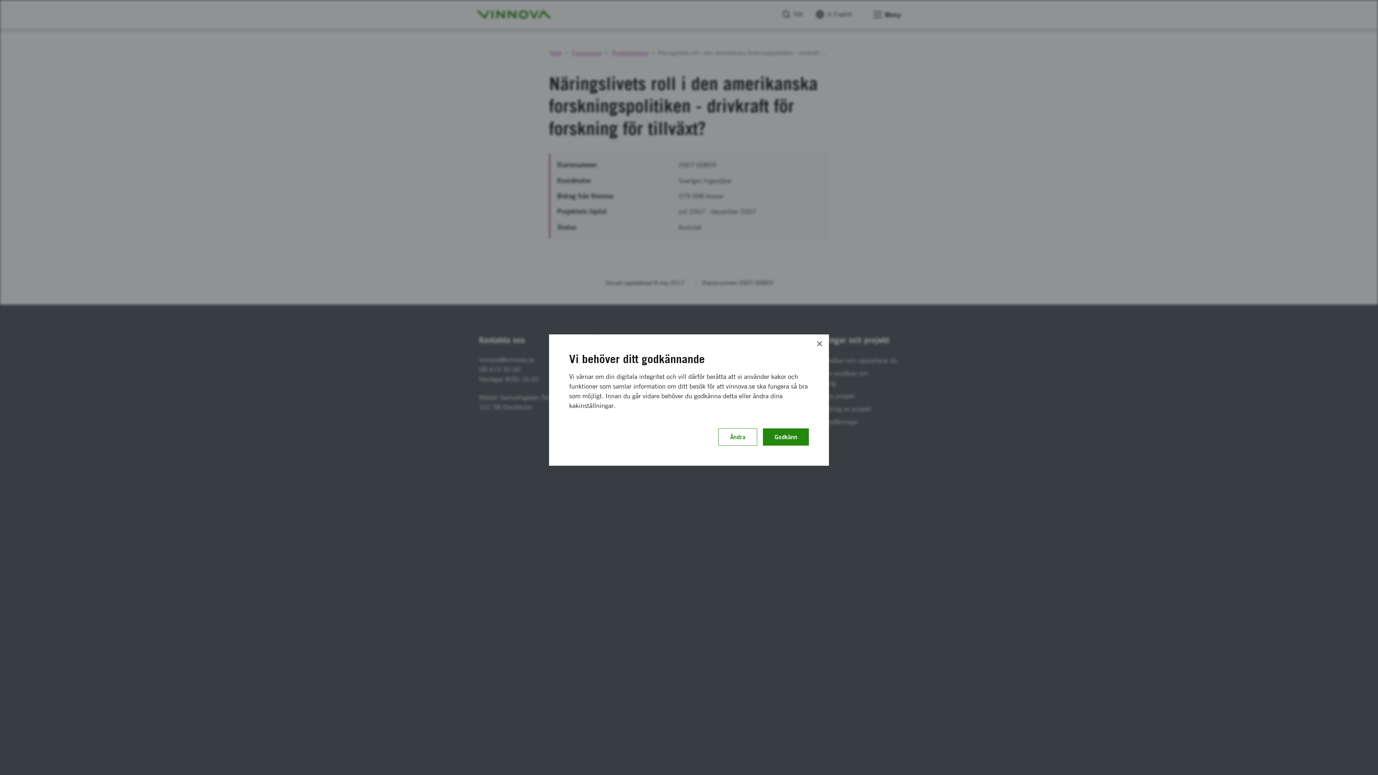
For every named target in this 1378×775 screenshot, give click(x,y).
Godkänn (785, 437)
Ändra (737, 437)
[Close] (819, 343)
